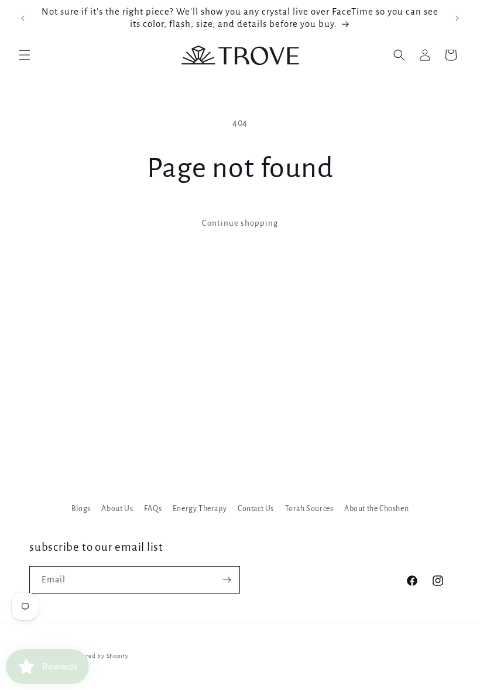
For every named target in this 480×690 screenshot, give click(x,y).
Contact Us (256, 509)
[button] (24, 55)
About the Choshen (376, 509)
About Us (117, 509)
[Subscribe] (226, 580)
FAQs (153, 509)
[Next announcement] (457, 18)
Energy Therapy (200, 509)
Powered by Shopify (100, 656)
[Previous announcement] (23, 18)
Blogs (81, 509)
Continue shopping (240, 223)
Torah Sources (309, 509)
